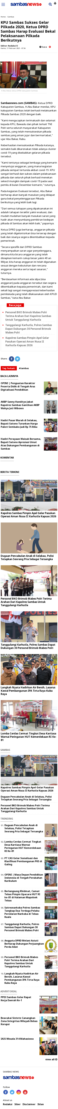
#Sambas (24, 368)
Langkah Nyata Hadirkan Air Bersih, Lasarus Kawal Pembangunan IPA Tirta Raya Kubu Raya (28, 691)
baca (44, 47)
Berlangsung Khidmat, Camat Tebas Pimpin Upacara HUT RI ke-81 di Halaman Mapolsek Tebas (22, 895)
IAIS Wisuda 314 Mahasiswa (17, 1038)
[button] (55, 2)
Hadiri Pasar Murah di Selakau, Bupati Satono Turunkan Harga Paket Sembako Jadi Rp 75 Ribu (19, 423)
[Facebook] (11, 358)
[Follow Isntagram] (18, 1092)
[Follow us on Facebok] (5, 1092)
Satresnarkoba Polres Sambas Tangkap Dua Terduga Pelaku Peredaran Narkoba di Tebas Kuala (22, 912)
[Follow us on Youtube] (25, 1092)
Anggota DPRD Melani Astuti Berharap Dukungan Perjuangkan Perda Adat (24, 943)
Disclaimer (29, 1104)
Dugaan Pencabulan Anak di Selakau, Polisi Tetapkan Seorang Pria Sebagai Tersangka (27, 557)
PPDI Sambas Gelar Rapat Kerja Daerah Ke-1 (16, 999)
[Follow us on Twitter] (12, 1092)
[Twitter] (17, 358)
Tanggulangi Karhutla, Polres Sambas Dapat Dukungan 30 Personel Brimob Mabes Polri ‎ (28, 328)
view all (50, 1059)
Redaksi (7, 1104)
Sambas (10, 17)
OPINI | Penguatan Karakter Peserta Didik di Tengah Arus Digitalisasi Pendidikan (18, 386)
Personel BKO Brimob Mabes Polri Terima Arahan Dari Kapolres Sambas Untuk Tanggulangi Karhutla (28, 316)
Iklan (40, 1104)
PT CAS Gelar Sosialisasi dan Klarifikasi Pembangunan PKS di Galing (23, 861)
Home (3, 17)
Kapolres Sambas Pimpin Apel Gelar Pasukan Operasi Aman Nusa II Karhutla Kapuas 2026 (27, 341)
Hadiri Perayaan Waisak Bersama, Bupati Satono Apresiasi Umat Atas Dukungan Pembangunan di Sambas (21, 443)
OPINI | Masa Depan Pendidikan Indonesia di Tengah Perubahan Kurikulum (23, 878)
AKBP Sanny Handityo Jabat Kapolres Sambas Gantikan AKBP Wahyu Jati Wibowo (20, 405)
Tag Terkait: (8, 368)
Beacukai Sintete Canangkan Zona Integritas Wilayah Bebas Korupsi (19, 1021)
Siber (17, 1104)
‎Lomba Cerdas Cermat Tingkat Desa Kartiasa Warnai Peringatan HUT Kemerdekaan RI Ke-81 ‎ (28, 737)
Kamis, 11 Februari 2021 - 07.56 (13, 48)
